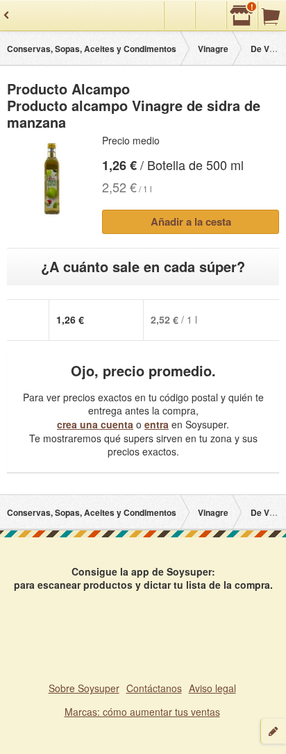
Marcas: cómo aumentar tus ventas (142, 712)
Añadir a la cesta (191, 221)
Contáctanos (154, 688)
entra (156, 424)
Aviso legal (212, 688)
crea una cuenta (95, 424)
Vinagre (213, 48)
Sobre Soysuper (84, 688)
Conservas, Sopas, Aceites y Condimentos (91, 48)
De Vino (266, 48)
